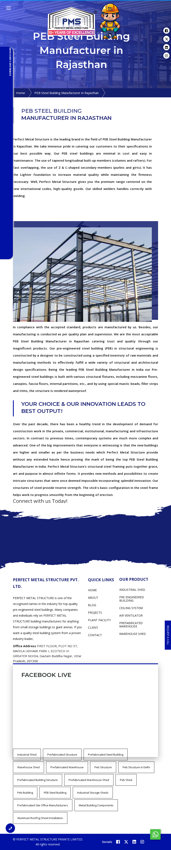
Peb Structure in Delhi (136, 767)
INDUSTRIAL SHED (132, 590)
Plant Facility (99, 620)
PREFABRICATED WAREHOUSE (131, 624)
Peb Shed (126, 780)
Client (93, 627)
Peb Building (25, 792)
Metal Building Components (96, 805)
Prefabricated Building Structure (37, 780)
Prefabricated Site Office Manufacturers (42, 805)
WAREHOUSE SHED (132, 634)
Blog (92, 605)
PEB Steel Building (55, 792)
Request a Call (168, 635)
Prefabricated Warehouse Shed (89, 780)
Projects (95, 613)
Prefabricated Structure (62, 754)
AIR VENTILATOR (131, 615)
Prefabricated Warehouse (67, 767)
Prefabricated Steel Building (105, 754)
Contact (95, 635)
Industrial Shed (26, 754)
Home (20, 93)
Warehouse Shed (28, 767)
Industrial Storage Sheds (92, 792)
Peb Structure (103, 767)
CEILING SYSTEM (131, 608)
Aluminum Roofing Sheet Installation (40, 818)
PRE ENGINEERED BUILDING (131, 598)
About (93, 598)
